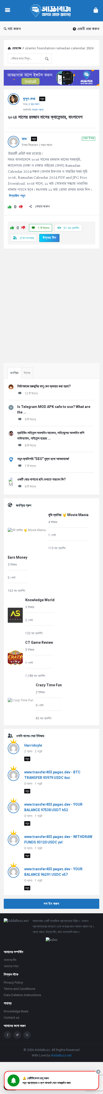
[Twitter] (17, 1035)
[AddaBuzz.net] (51, 10)
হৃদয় (24, 139)
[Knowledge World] (15, 616)
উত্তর (27, 373)
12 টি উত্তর (31, 393)
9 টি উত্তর (30, 419)
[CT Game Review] (15, 659)
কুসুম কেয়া (29, 99)
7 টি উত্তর (30, 466)
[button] (51, 1080)
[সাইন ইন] (96, 10)
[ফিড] (27, 1035)
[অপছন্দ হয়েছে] (21, 207)
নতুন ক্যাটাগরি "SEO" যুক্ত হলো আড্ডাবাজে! (43, 459)
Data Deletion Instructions (22, 995)
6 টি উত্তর (30, 486)
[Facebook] (7, 1035)
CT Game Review (39, 642)
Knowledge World (39, 600)
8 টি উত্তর (30, 445)
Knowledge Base (16, 1011)
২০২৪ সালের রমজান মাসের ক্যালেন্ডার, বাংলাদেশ (45, 117)
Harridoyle (33, 745)
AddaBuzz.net (61, 1055)
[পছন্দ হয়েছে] (10, 207)
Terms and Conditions (19, 989)
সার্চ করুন (14, 29)
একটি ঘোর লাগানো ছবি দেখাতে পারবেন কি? (41, 479)
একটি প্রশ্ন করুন (88, 29)
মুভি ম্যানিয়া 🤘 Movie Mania (68, 515)
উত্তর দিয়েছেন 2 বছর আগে (37, 145)
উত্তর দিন (49, 238)
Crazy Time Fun (49, 685)
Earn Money (17, 557)
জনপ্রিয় (14, 373)
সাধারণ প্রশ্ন (38, 109)
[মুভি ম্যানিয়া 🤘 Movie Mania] (27, 531)
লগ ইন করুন (51, 904)
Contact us (11, 1017)
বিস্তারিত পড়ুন (17, 195)
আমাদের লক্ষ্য (11, 966)
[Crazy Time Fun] (20, 701)
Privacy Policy (13, 982)
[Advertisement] (51, 303)
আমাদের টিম (10, 960)
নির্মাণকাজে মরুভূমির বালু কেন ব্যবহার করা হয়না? (44, 386)
